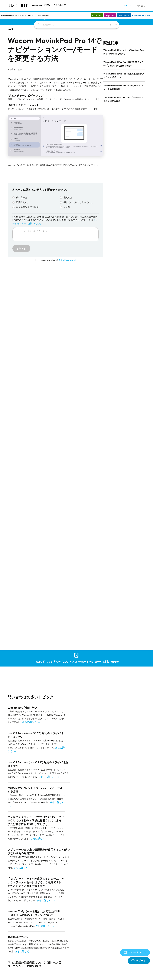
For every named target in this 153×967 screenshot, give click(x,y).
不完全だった (23, 202)
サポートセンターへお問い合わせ (98, 661)
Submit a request (67, 260)
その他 (67, 207)
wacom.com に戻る (41, 5)
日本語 (140, 5)
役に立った (21, 197)
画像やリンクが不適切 (27, 207)
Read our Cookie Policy (142, 15)
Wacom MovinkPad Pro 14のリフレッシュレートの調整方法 (123, 87)
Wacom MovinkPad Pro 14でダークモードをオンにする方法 (123, 99)
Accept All (96, 15)
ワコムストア (59, 5)
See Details (124, 15)
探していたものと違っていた (78, 202)
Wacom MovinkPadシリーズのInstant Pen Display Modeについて (123, 52)
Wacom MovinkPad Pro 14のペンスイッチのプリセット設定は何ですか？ (123, 63)
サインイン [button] (128, 5)
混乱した (68, 197)
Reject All (110, 15)
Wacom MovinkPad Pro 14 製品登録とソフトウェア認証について (123, 75)
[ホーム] (18, 5)
